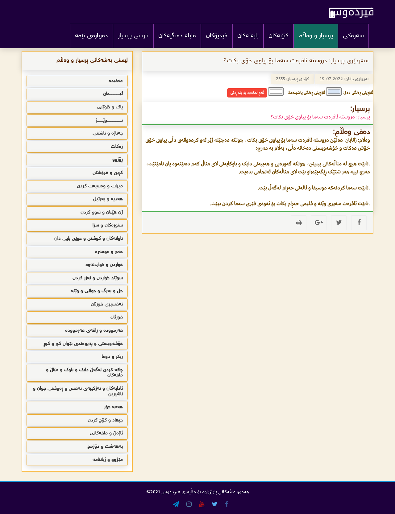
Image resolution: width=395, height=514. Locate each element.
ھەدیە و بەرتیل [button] (108, 199)
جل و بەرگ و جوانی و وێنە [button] (97, 291)
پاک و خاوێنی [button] (110, 107)
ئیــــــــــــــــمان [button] (113, 93)
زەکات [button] (117, 146)
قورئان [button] (116, 317)
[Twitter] (339, 222)
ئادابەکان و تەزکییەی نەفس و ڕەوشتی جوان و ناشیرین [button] (78, 391)
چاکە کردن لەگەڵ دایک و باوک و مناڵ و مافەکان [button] (84, 373)
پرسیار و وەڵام (315, 35)
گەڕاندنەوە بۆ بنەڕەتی (247, 92)
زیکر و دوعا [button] (112, 356)
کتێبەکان (278, 35)
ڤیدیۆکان (216, 35)
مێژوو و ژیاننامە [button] (108, 459)
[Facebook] (359, 222)
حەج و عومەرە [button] (109, 251)
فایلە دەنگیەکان (177, 35)
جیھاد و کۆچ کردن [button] (105, 420)
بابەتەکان (248, 35)
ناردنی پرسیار (133, 35)
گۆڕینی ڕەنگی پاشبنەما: (306, 92)
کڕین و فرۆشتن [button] (108, 172)
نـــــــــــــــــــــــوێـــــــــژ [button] (109, 120)
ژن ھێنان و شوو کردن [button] (102, 212)
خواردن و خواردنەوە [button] (104, 264)
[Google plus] (318, 222)
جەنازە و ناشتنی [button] (108, 133)
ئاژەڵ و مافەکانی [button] (106, 433)
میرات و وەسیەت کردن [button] (100, 186)
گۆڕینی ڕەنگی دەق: (358, 92)
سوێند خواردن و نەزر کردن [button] (98, 278)
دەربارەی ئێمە (91, 35)
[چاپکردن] (298, 222)
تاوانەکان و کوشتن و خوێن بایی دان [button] (88, 238)
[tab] (77, 81)
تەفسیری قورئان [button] (107, 304)
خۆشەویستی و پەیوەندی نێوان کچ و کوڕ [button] (83, 343)
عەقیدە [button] (116, 81)
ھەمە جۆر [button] (113, 407)
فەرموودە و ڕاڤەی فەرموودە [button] (94, 330)
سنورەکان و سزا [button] (108, 225)
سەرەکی (353, 35)
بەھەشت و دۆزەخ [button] (105, 446)
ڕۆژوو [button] (117, 159)
